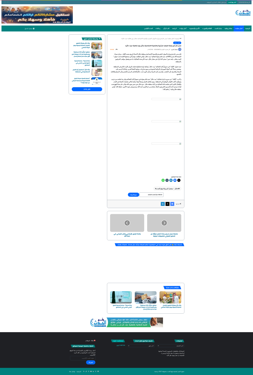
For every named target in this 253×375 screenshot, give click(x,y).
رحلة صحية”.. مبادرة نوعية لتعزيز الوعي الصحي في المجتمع (122, 306)
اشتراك (91, 362)
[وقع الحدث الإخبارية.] (243, 12)
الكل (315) (87, 89)
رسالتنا (158, 28)
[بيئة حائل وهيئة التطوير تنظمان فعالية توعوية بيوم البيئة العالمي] (170, 297)
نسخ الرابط (133, 195)
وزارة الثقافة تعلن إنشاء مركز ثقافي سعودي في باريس (212, 2)
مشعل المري (174, 49)
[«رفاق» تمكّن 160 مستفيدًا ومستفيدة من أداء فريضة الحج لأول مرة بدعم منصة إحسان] (146, 297)
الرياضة (174, 28)
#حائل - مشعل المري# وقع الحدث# (167, 189)
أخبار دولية (183, 28)
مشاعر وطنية (228, 28)
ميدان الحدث (218, 28)
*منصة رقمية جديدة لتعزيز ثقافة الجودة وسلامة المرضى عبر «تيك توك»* (81, 80)
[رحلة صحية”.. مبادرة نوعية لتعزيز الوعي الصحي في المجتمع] (121, 297)
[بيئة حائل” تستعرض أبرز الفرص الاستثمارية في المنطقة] (96, 72)
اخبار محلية (239, 28)
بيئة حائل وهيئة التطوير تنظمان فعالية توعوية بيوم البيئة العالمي (171, 306)
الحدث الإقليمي (148, 28)
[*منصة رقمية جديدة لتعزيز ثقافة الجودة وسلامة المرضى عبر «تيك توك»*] (96, 81)
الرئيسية (247, 28)
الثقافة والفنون (207, 28)
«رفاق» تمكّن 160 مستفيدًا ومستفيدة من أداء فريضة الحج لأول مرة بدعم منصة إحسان (146, 307)
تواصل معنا (72, 371)
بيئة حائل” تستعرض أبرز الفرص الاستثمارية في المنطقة (81, 70)
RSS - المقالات (89, 340)
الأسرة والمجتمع (195, 28)
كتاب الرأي (166, 28)
